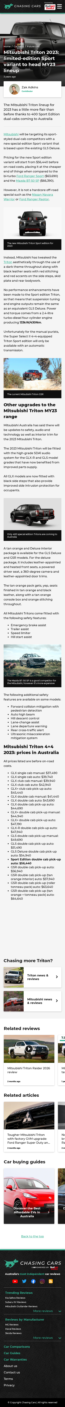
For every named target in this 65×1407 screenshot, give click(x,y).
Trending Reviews (19, 1293)
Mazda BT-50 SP (27, 180)
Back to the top (32, 1236)
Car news (19, 46)
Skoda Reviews (13, 1333)
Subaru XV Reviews (15, 1302)
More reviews (43, 1311)
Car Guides (12, 1353)
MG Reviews (11, 1324)
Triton (8, 262)
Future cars (33, 46)
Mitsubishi (11, 134)
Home (7, 46)
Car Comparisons (17, 1346)
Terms (8, 1379)
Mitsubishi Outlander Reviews (21, 1306)
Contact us (12, 1372)
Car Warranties (15, 1359)
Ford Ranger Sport (30, 176)
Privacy (9, 1385)
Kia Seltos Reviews (15, 1298)
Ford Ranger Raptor (34, 199)
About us (10, 1366)
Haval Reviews (13, 1329)
